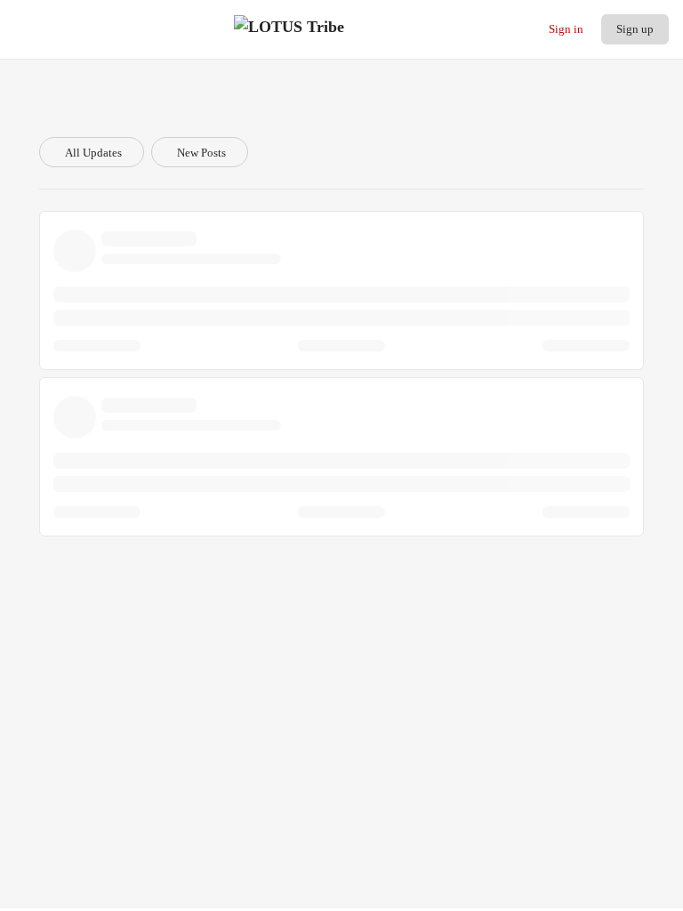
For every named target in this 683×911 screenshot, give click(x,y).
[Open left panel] (24, 29)
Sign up (635, 29)
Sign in (566, 29)
